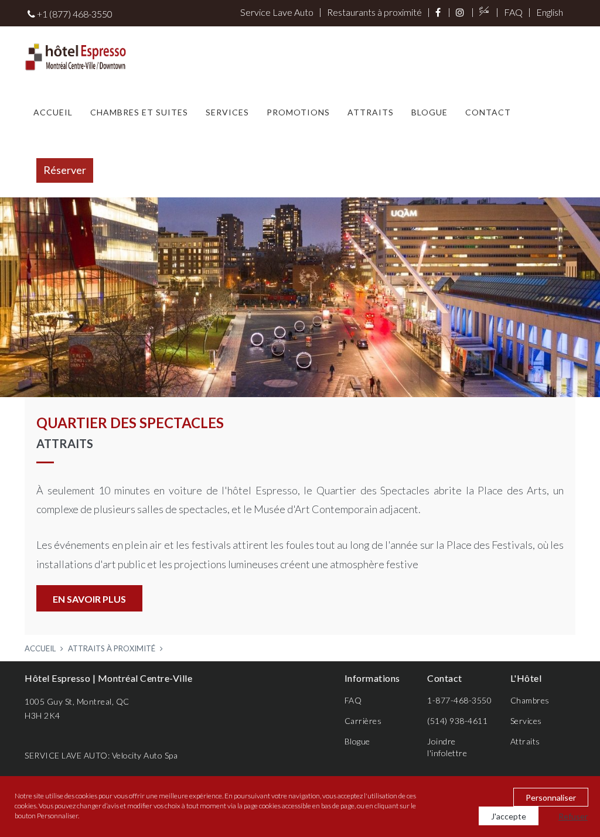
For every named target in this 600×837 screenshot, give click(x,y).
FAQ (513, 12)
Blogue (429, 112)
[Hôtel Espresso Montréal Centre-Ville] (76, 54)
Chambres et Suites (139, 112)
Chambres (530, 700)
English (549, 12)
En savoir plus (89, 598)
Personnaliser (551, 797)
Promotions (298, 112)
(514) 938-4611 (457, 721)
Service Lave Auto (276, 12)
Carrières (363, 721)
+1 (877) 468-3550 (73, 13)
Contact (488, 112)
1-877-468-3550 (459, 700)
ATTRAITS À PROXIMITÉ (111, 648)
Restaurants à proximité (374, 12)
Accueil (53, 112)
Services (227, 112)
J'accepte (508, 816)
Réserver (64, 169)
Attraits (370, 112)
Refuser (573, 816)
